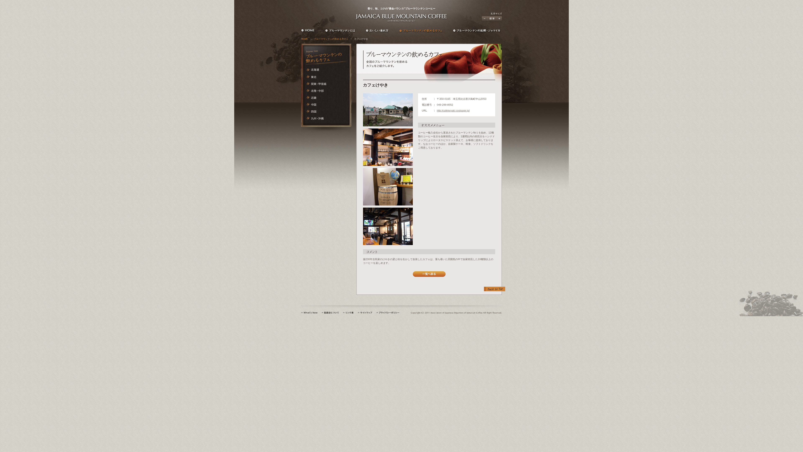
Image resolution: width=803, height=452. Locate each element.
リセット (492, 18)
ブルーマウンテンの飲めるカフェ (331, 39)
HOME (304, 39)
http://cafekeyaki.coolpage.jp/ (453, 110)
